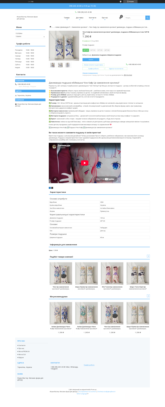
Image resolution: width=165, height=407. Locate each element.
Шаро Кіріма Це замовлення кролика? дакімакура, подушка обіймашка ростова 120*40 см (86, 288)
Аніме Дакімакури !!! (62, 27)
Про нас (105, 18)
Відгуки (21, 357)
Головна (19, 33)
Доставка (79, 18)
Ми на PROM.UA (24, 351)
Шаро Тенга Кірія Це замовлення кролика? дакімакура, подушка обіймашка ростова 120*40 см (137, 288)
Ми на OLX (22, 354)
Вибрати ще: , (101, 55)
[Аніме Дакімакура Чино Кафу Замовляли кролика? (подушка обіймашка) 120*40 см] (61, 313)
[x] (52, 188)
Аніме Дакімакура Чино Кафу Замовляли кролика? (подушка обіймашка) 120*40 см (61, 328)
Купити (91, 59)
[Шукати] (147, 18)
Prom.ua (93, 390)
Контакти (92, 18)
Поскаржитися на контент (87, 392)
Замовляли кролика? (79, 27)
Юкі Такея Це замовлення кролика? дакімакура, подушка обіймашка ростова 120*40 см (112, 288)
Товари (66, 18)
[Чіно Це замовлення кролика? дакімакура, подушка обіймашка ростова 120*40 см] (61, 273)
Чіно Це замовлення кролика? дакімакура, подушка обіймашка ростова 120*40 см (60, 288)
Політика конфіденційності (106, 392)
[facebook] (50, 188)
